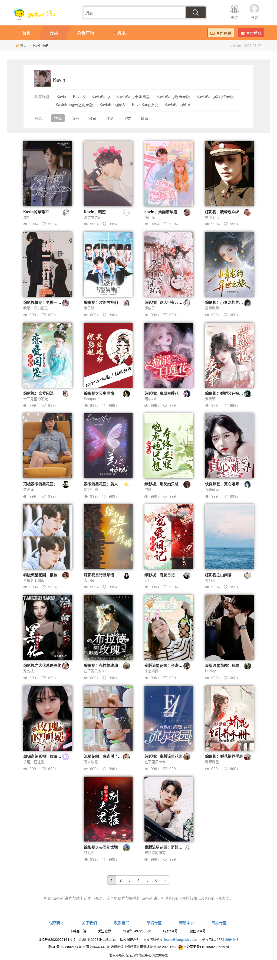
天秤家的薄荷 (155, 852)
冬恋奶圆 (151, 670)
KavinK (79, 96)
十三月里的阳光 (35, 398)
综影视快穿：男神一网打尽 (46, 302)
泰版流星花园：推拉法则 (44, 574)
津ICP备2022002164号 (65, 946)
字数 (127, 118)
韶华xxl (150, 398)
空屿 (147, 489)
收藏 (92, 118)
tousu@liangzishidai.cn (181, 939)
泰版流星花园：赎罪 (222, 665)
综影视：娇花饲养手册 (224, 756)
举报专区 (154, 922)
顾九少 (89, 852)
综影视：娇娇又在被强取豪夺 (229, 393)
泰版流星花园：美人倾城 (105, 483)
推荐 (58, 118)
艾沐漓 (28, 489)
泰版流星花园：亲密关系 (165, 665)
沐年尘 (28, 217)
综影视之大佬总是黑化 (42, 665)
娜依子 (149, 307)
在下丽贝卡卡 (94, 670)
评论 (110, 118)
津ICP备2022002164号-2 (56, 939)
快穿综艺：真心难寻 (222, 483)
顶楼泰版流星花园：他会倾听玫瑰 (51, 483)
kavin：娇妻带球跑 (160, 211)
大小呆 (89, 580)
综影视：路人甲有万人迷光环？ (170, 302)
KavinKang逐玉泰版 (173, 96)
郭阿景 (210, 580)
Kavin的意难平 (36, 211)
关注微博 (104, 931)
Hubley (210, 670)
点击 (75, 118)
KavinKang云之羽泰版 (74, 104)
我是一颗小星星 (35, 307)
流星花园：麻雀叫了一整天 (106, 756)
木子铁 (89, 307)
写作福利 (223, 33)
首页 (23, 45)
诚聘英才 (56, 922)
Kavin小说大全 (217, 898)
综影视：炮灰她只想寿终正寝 (169, 483)
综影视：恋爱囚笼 (38, 393)
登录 (254, 17)
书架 (234, 17)
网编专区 (219, 922)
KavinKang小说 (145, 104)
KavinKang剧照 (177, 104)
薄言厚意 (91, 761)
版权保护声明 (130, 939)
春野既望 (212, 761)
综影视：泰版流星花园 (163, 756)
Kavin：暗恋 (95, 211)
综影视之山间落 (218, 574)
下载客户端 (78, 931)
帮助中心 (186, 922)
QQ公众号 (170, 931)
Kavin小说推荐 (63, 898)
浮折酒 (210, 398)
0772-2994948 (228, 939)
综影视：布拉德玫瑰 (101, 665)
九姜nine (212, 489)
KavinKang (100, 96)
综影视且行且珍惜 (99, 574)
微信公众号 (198, 931)
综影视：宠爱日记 (159, 574)
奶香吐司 (91, 489)
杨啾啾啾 (212, 307)
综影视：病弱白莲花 (161, 393)
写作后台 (253, 33)
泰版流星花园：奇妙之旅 (165, 847)
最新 (144, 118)
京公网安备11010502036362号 (206, 946)
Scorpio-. (91, 398)
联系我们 (121, 922)
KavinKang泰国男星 (133, 96)
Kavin (61, 96)
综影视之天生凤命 (99, 393)
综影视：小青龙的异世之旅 (227, 302)
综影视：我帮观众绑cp (224, 211)
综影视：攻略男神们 (101, 302)
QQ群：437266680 (137, 931)
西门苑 (149, 217)
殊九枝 (28, 670)
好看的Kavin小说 (143, 898)
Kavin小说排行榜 (183, 898)
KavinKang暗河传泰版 (215, 96)
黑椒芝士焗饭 (33, 580)
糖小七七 (212, 217)
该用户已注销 (33, 761)
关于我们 (89, 922)
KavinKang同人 (113, 104)
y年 (147, 580)
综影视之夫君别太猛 (101, 847)
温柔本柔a (92, 217)
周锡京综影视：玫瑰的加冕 (46, 756)
